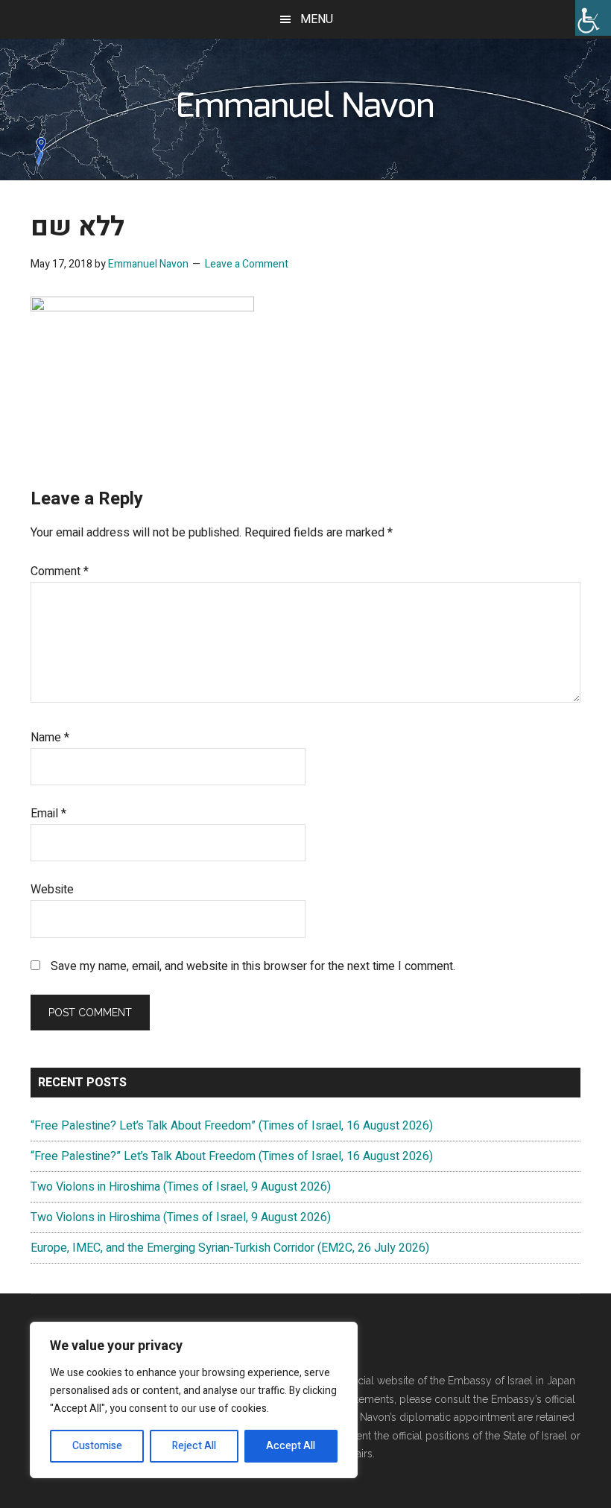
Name (50, 738)
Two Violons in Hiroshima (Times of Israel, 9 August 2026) (181, 1187)
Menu (316, 19)
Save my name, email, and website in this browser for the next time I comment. (253, 966)
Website (52, 890)
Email (48, 814)
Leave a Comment (246, 264)
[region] (194, 1400)
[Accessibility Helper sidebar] (593, 18)
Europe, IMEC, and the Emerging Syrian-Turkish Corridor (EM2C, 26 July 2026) (230, 1248)
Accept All (290, 1446)
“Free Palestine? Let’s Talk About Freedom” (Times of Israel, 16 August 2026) (232, 1126)
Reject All (194, 1446)
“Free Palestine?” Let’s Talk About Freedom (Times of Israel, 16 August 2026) (232, 1156)
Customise (97, 1446)
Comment (60, 571)
